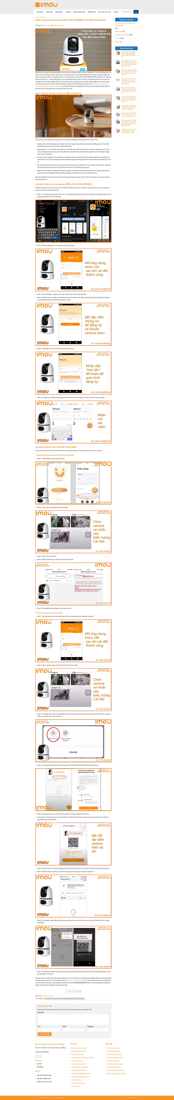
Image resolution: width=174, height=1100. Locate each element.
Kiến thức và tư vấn (104, 12)
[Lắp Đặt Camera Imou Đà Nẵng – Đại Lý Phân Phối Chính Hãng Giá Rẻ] (46, 4)
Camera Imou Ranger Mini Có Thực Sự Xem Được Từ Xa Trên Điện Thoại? (129, 114)
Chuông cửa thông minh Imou (81, 1073)
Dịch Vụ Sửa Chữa (79, 12)
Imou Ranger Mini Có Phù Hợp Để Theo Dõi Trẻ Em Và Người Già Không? (128, 107)
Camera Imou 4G (77, 1061)
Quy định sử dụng (112, 1061)
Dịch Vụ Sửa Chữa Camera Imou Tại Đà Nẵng (125, 24)
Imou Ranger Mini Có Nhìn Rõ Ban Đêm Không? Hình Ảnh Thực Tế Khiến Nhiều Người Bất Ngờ (129, 63)
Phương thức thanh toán (115, 1057)
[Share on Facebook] (66, 991)
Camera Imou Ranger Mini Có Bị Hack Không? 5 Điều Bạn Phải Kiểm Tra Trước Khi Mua (129, 72)
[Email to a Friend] (73, 991)
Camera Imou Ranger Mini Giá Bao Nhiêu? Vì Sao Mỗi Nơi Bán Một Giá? (129, 131)
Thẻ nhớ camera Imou (79, 1064)
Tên (39, 1026)
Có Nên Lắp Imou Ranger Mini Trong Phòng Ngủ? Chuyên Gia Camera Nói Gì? (128, 54)
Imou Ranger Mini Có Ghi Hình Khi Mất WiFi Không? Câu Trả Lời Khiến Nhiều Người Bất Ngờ (129, 123)
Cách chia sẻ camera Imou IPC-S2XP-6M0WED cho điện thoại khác (64, 998)
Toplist (117, 42)
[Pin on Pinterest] (76, 991)
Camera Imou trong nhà (79, 1048)
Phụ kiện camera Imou (79, 1070)
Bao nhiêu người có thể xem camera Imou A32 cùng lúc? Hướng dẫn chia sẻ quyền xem (129, 81)
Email (64, 1026)
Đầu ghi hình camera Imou (80, 1067)
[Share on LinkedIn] (80, 991)
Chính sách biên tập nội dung (116, 1073)
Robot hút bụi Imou (78, 1083)
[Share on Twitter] (70, 991)
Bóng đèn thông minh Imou (80, 1077)
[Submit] (136, 12)
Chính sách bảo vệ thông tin (116, 1070)
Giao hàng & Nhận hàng (114, 1054)
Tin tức (116, 12)
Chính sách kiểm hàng (114, 1067)
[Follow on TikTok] (40, 1056)
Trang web (90, 1026)
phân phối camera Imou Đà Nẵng (77, 980)
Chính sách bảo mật (113, 1048)
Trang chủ (49, 12)
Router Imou (76, 1086)
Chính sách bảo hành (113, 1051)
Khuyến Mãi (91, 12)
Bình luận (41, 1012)
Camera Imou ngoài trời (79, 1051)
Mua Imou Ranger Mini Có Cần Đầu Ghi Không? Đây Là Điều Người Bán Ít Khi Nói (129, 90)
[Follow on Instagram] (36, 1056)
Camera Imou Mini (78, 1054)
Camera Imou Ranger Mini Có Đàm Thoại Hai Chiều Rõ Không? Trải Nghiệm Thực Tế (129, 99)
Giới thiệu (40, 12)
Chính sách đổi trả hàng (114, 1064)
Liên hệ (68, 12)
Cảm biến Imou (77, 1080)
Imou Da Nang (59, 25)
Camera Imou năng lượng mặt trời (83, 1057)
